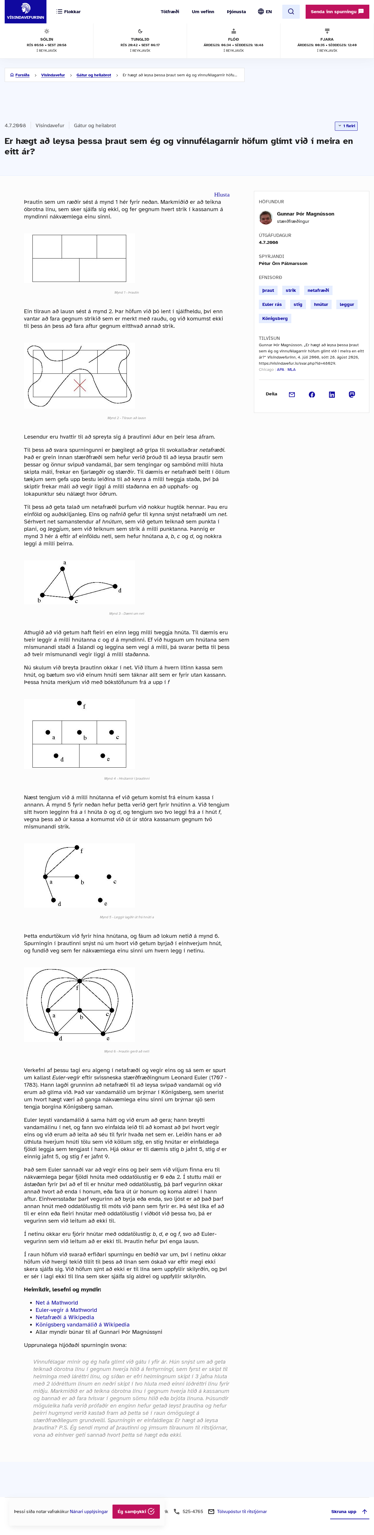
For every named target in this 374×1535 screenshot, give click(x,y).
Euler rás (272, 304)
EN (269, 12)
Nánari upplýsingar (89, 1512)
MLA (292, 369)
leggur (347, 304)
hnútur (321, 304)
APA (280, 369)
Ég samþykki (133, 1512)
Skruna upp (343, 1512)
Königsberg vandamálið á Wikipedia (83, 1324)
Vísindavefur (53, 75)
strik (291, 290)
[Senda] (292, 394)
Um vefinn (203, 12)
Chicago (266, 369)
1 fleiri (348, 125)
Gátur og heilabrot (94, 75)
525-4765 (193, 1512)
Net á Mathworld (57, 1302)
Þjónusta (236, 12)
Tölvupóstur (242, 1512)
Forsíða (22, 75)
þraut (268, 290)
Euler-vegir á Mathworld (66, 1310)
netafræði (318, 290)
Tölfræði (170, 12)
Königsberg (275, 318)
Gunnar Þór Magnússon (305, 214)
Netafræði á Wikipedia (65, 1317)
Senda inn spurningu (334, 12)
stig (298, 304)
